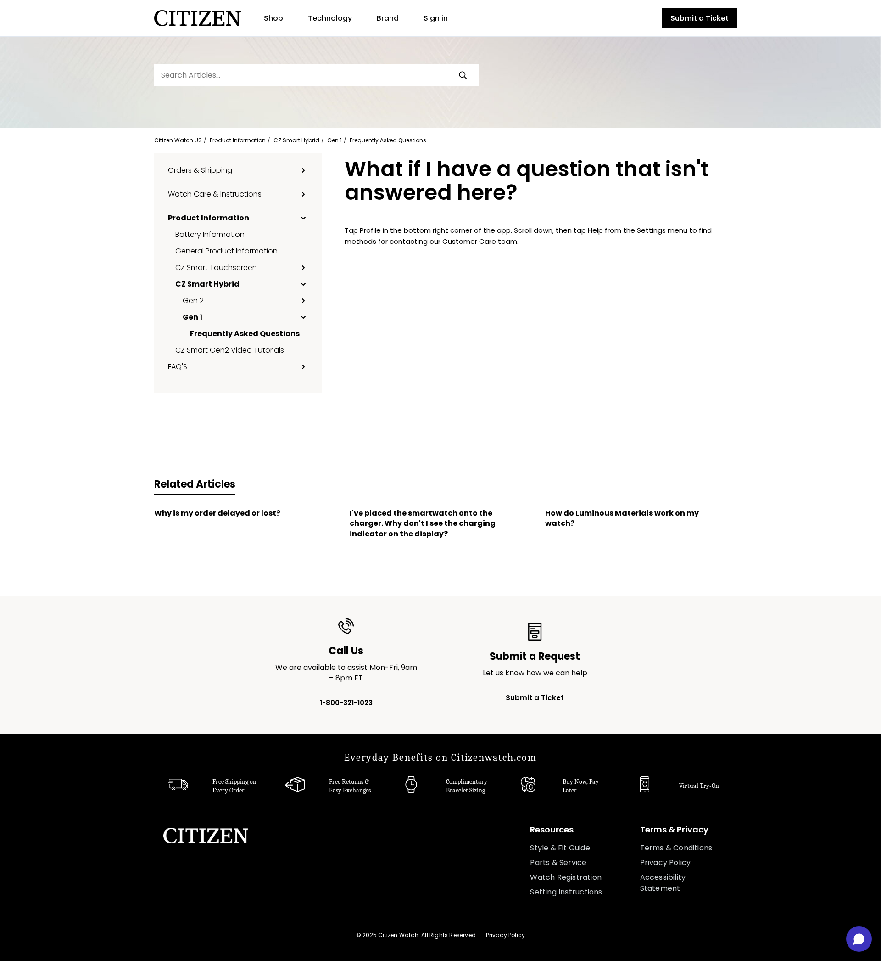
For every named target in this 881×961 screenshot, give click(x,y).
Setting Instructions (566, 892)
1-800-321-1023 (346, 703)
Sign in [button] (436, 18)
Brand (388, 18)
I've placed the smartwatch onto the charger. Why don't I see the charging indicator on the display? (423, 523)
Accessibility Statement (663, 883)
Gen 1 (334, 140)
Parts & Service (558, 862)
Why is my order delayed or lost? (217, 513)
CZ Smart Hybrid (296, 140)
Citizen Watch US (178, 140)
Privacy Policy (665, 862)
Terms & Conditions (676, 848)
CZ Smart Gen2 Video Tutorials (229, 350)
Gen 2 (193, 300)
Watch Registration (566, 877)
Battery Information (210, 234)
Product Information (238, 140)
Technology (330, 18)
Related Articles (194, 484)
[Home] (197, 18)
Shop (273, 18)
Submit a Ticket (699, 18)
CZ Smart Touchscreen (216, 267)
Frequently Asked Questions (388, 140)
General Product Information (226, 251)
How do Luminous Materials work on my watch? (622, 518)
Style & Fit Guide (560, 848)
